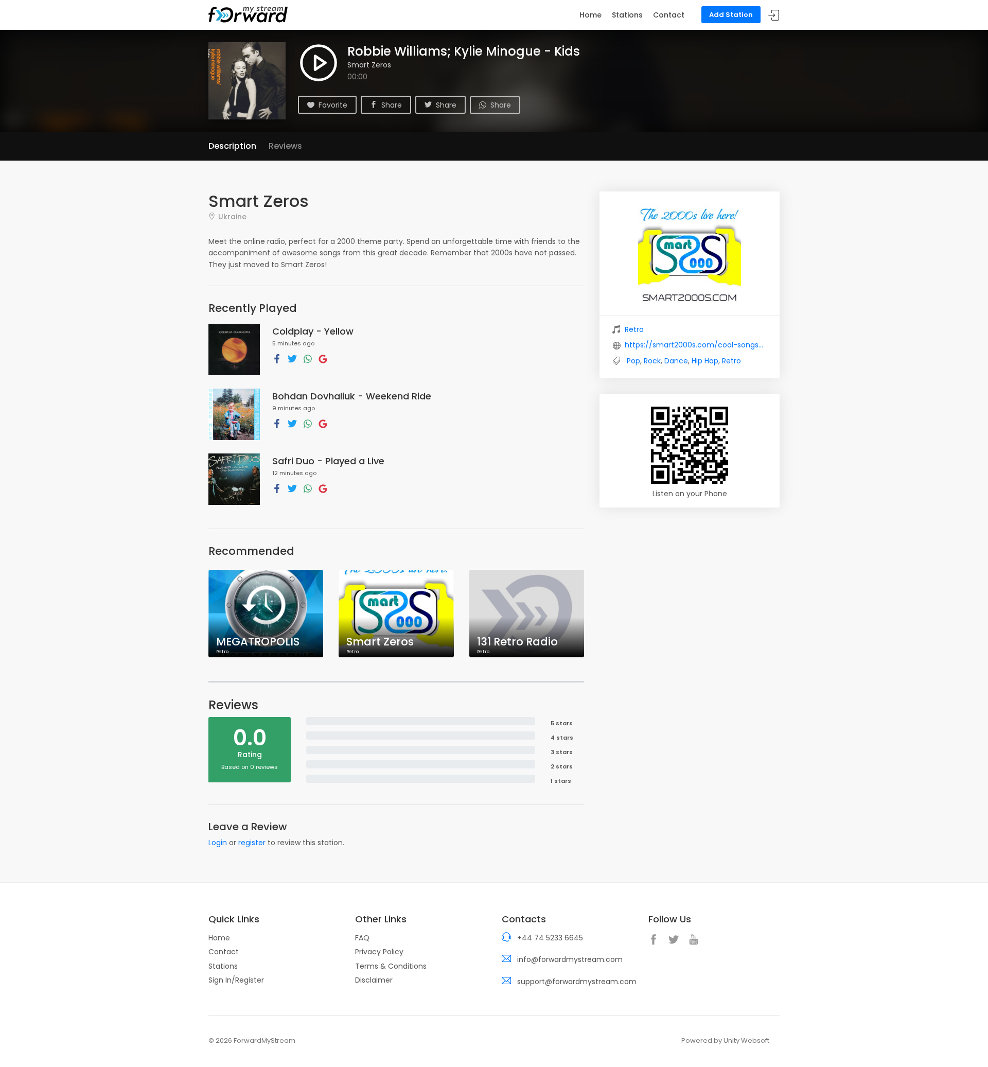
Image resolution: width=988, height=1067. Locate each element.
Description (232, 146)
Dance (676, 361)
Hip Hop (705, 361)
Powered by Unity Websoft (725, 1040)
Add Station (731, 15)
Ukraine (232, 216)
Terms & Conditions (391, 966)
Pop (633, 361)
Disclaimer (374, 980)
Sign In (774, 15)
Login (217, 842)
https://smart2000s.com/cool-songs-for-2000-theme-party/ (696, 345)
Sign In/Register (236, 980)
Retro (634, 329)
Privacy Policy (379, 952)
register (252, 842)
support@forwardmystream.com (577, 981)
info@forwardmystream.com (570, 959)
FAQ (362, 938)
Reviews (285, 146)
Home (590, 15)
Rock (652, 361)
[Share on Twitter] (292, 358)
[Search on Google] (323, 358)
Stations (627, 15)
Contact (668, 15)
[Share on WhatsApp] (307, 358)
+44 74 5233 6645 (550, 938)
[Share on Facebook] (276, 358)
